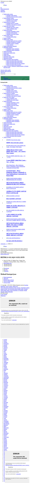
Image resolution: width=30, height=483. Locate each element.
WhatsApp (3, 295)
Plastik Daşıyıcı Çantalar (9, 22)
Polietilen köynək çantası (12, 19)
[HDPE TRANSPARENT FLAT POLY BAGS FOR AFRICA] (16, 188)
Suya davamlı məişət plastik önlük (15, 289)
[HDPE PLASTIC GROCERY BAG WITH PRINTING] (16, 211)
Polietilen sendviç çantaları (12, 43)
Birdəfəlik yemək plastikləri (12, 48)
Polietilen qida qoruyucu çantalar (13, 40)
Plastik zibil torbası (7, 30)
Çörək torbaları (9, 44)
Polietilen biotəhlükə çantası (12, 31)
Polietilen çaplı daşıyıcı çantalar (13, 24)
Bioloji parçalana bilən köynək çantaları (15, 63)
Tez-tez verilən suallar (6, 70)
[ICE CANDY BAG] (13, 195)
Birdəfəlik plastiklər (8, 47)
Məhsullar (3, 11)
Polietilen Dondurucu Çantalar (13, 42)
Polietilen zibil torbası (11, 36)
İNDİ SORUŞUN (5, 254)
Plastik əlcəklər (6, 55)
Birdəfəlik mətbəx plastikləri (12, 50)
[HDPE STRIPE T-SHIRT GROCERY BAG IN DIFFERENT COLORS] (16, 220)
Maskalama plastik (7, 58)
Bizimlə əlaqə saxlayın (6, 71)
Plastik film (6, 54)
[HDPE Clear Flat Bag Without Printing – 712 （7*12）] (16, 157)
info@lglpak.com (7, 263)
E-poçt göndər (4, 294)
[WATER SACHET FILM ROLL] (13, 238)
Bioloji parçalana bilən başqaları (13, 64)
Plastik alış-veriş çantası (8, 26)
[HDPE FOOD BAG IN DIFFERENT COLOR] (16, 230)
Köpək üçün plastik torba (9, 52)
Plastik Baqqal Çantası (8, 18)
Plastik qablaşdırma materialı (10, 46)
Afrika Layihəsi (7, 79)
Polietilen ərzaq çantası (11, 20)
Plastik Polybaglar (7, 51)
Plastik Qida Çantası (8, 39)
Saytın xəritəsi (9, 286)
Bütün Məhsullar (9, 291)
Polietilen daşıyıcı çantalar (12, 23)
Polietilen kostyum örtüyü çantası (14, 16)
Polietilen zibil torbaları (11, 32)
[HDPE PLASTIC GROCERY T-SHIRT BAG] (16, 203)
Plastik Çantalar (7, 38)
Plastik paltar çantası (8, 14)
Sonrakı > (4, 243)
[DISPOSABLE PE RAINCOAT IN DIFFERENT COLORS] (16, 179)
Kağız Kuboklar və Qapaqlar (16, 290)
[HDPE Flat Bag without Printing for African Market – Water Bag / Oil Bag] (16, 147)
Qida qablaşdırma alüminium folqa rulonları (11, 287)
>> (7, 243)
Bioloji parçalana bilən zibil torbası (14, 60)
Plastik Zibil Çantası (8, 35)
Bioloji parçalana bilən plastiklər (10, 59)
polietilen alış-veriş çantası (12, 27)
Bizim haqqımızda (5, 9)
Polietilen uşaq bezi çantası (12, 34)
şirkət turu (3, 72)
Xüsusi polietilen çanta (11, 28)
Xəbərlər (3, 10)
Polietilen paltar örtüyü (11, 15)
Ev (1, 7)
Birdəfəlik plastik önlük (8, 56)
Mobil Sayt (15, 286)
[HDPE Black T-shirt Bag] (13, 139)
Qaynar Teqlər (6, 282)
